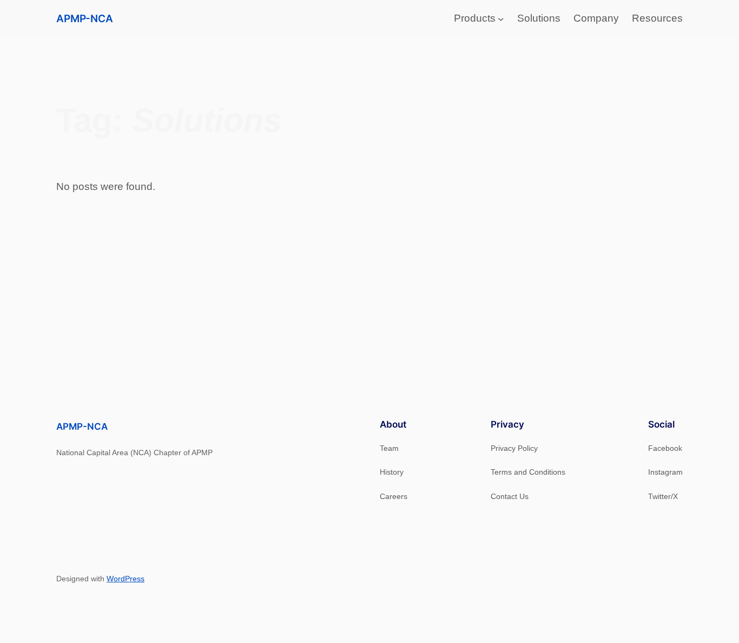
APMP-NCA (84, 18)
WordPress (125, 578)
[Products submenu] (501, 19)
